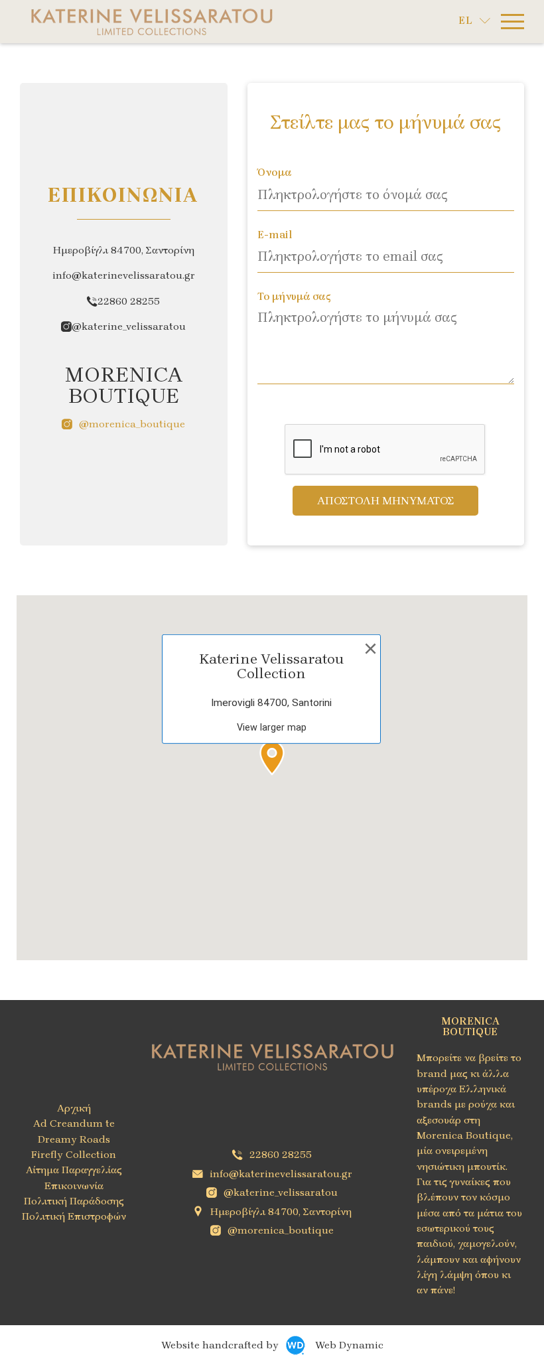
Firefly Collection (73, 1155)
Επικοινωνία (73, 1186)
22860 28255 (129, 301)
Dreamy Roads (74, 1139)
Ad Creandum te (74, 1123)
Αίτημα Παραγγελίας (74, 1170)
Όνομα (274, 173)
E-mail (275, 235)
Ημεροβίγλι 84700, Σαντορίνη (281, 1212)
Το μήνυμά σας (294, 297)
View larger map (271, 727)
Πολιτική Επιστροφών (74, 1216)
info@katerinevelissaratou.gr (281, 1174)
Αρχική (74, 1108)
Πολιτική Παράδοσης (74, 1201)
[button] (272, 758)
